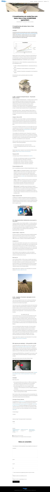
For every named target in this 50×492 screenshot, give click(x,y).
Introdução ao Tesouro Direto (24, 429)
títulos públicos (29, 436)
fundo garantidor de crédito (28, 129)
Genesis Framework (25, 490)
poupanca (22, 436)
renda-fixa (31, 155)
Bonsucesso (29, 151)
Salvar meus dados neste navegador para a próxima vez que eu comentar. (24, 472)
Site (13, 468)
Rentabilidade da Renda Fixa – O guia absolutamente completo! (16, 430)
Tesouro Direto (21, 435)
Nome (14, 459)
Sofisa (17, 151)
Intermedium (18, 269)
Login (35, 490)
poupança (18, 33)
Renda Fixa (25, 436)
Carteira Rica (15, 435)
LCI (20, 436)
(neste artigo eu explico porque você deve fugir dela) (28, 33)
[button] (48, 1)
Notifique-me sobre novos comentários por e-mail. (20, 475)
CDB (14, 436)
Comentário (14, 448)
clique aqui (14, 409)
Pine (25, 151)
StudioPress (29, 490)
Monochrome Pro (21, 490)
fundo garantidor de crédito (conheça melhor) (23, 346)
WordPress (32, 490)
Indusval (19, 151)
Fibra (26, 269)
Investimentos (17, 436)
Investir (18, 435)
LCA (19, 436)
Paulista (23, 151)
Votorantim (25, 338)
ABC (20, 338)
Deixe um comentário (30, 21)
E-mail (14, 463)
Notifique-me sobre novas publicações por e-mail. (20, 479)
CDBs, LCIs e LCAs (22, 401)
